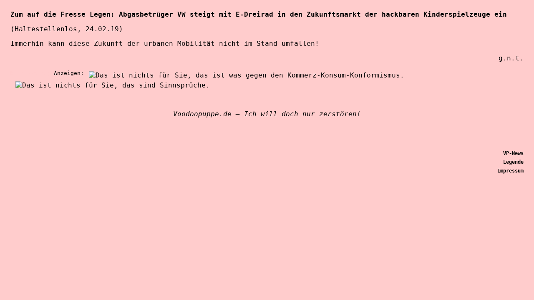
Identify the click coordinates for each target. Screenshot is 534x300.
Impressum (510, 171)
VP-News (513, 153)
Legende (513, 162)
